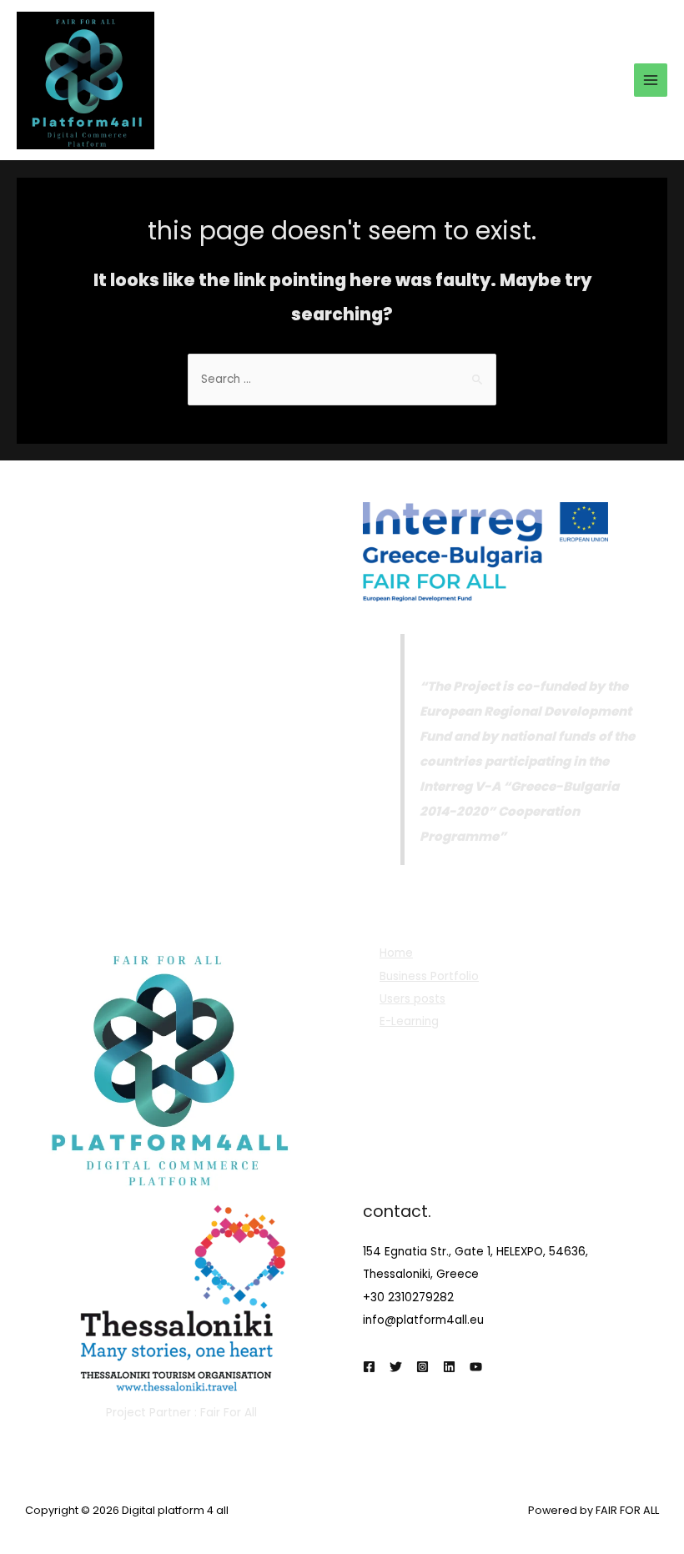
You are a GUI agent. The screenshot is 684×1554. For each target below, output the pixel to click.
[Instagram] (422, 1366)
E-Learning (409, 1021)
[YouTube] (476, 1366)
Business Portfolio (429, 976)
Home (396, 953)
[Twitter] (396, 1366)
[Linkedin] (449, 1366)
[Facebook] (369, 1366)
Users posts (412, 999)
